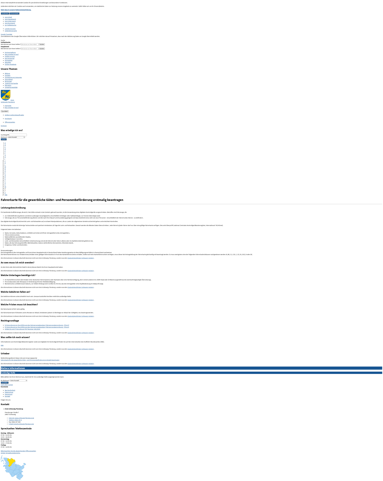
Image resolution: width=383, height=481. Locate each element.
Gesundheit (9, 79)
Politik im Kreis (10, 56)
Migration (8, 85)
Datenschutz (9, 392)
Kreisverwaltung (10, 52)
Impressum (8, 394)
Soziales (7, 75)
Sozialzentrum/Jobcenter (13, 77)
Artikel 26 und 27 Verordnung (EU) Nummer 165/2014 (22, 329)
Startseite (8, 106)
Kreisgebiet (8, 60)
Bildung (7, 73)
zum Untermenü (10, 21)
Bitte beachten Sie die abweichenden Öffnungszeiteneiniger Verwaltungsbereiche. (18, 452)
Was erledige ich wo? (12, 54)
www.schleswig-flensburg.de (21, 418)
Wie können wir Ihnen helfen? (11, 44)
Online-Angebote (10, 64)
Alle (6, 195)
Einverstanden (14, 13)
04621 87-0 (15, 420)
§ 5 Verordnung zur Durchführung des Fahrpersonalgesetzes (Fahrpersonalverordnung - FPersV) (37, 327)
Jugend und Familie (11, 83)
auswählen (5, 382)
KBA (2, 345)
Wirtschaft (8, 81)
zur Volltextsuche (10, 25)
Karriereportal (9, 58)
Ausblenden (5, 13)
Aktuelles (8, 62)
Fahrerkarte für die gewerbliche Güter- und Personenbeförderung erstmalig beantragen (30, 360)
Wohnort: (4, 137)
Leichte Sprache (10, 29)
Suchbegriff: (5, 135)
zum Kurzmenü (10, 23)
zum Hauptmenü (10, 19)
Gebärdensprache (11, 31)
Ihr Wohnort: (5, 380)
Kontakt (7, 396)
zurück (10, 385)
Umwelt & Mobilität (11, 87)
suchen (4, 139)
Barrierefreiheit (10, 390)
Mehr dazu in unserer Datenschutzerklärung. (16, 10)
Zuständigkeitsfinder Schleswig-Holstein (81, 258)
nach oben (4, 385)
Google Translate (6, 34)
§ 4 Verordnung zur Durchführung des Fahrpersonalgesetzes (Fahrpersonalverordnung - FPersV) (37, 325)
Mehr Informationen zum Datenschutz (13, 38)
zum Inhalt (8, 17)
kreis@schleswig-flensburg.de (21, 424)
